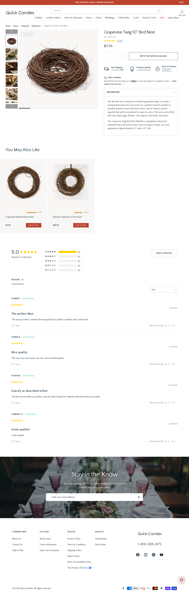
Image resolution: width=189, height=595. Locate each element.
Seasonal (25, 26)
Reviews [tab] (15, 280)
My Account (45, 538)
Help (181, 2)
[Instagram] (145, 555)
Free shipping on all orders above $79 (94, 2)
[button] (39, 18)
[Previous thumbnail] (12, 31)
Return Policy (73, 556)
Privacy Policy (73, 538)
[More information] (123, 84)
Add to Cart (33, 225)
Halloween (36, 26)
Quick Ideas (100, 544)
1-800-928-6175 (149, 544)
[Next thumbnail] (12, 106)
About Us (16, 538)
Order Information (48, 544)
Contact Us (17, 544)
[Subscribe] (138, 497)
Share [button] (17, 326)
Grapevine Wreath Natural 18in (20, 217)
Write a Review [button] (164, 253)
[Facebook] (137, 555)
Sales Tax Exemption (49, 550)
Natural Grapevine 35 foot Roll (67, 217)
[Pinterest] (153, 555)
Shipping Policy (74, 550)
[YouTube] (161, 555)
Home (8, 26)
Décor (16, 26)
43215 (133, 81)
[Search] (159, 10)
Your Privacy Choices (77, 568)
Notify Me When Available (153, 56)
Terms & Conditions (76, 544)
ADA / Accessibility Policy (79, 562)
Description (113, 92)
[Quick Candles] (20, 13)
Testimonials (101, 538)
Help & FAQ (17, 550)
